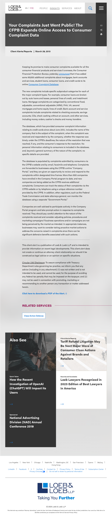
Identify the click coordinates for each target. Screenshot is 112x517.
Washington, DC (62, 462)
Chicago (37, 462)
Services (67, 8)
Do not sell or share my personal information (65, 471)
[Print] (101, 34)
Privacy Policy (65, 469)
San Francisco (78, 462)
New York (26, 462)
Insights (55, 8)
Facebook (22, 469)
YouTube (39, 469)
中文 (32, 8)
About (77, 8)
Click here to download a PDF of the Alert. (43, 293)
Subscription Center (96, 469)
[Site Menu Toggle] (101, 8)
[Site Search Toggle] (90, 8)
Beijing (100, 462)
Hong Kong (56, 465)
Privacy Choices (36, 471)
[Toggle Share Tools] (101, 30)
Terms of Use (79, 469)
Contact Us (51, 469)
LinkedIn (11, 469)
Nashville (48, 462)
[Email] (101, 25)
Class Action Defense (34, 315)
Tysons (90, 462)
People (44, 8)
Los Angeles (13, 462)
